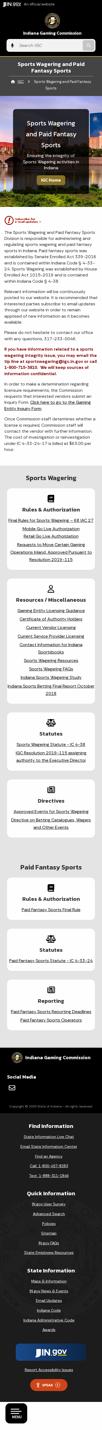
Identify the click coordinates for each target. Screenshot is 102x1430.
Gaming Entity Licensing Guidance (51, 610)
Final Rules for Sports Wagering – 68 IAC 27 (51, 520)
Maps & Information (49, 1281)
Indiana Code (49, 1310)
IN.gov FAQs (49, 1243)
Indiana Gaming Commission (52, 33)
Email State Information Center (48, 1146)
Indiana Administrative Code (49, 1320)
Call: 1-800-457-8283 (49, 1165)
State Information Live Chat (49, 1136)
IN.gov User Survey (49, 1204)
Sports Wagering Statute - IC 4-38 (51, 744)
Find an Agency (49, 1156)
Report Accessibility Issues (49, 1369)
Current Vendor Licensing (51, 627)
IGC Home (51, 180)
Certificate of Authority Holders (51, 619)
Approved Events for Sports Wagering (51, 811)
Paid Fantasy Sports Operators (51, 1020)
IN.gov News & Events (49, 1290)
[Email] (12, 1088)
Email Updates (49, 1300)
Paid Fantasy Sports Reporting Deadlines (51, 1011)
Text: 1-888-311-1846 (49, 1175)
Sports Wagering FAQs (51, 669)
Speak (47, 1385)
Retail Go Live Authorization (51, 536)
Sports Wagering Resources (51, 660)
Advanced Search (49, 1213)
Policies (49, 1223)
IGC (21, 81)
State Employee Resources (49, 1252)
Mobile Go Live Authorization (51, 529)
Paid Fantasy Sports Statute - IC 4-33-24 (51, 961)
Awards (48, 1329)
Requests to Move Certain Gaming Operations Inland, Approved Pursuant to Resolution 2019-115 (51, 552)
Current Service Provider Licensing (51, 636)
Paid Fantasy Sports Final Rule (51, 910)
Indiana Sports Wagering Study (51, 677)
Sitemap (49, 1233)
